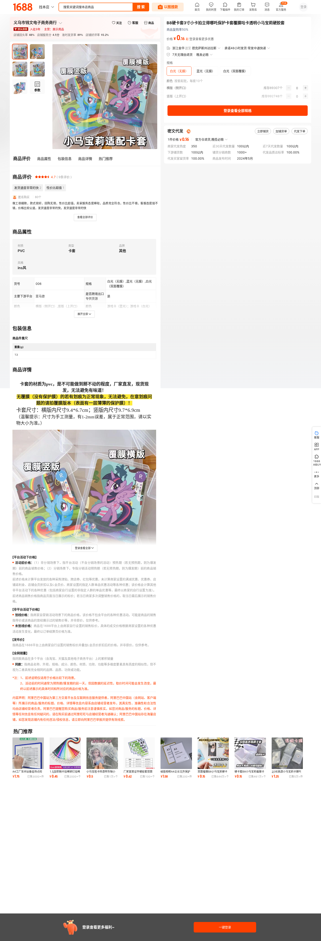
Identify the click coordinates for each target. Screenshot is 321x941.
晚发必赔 (202, 54)
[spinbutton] (297, 88)
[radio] (36, 176)
